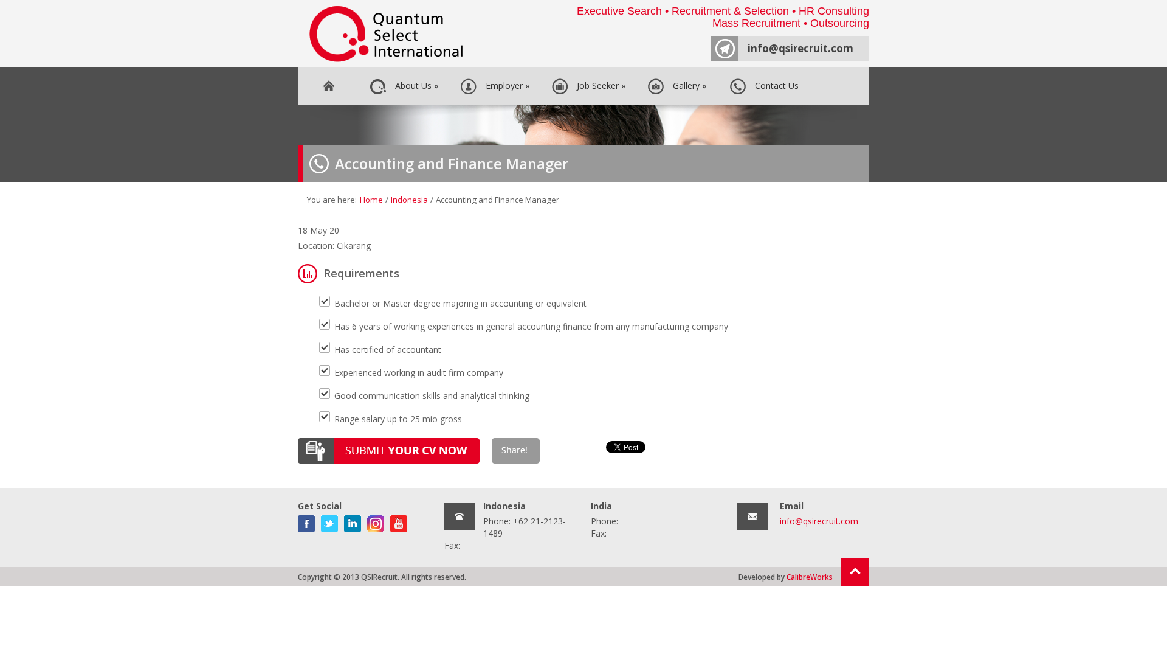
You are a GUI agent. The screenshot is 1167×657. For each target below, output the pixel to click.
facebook (306, 521)
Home (328, 86)
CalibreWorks (810, 577)
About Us (414, 85)
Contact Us (774, 85)
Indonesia (409, 199)
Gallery (687, 85)
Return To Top (855, 572)
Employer (505, 85)
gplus (375, 521)
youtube (398, 521)
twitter (329, 521)
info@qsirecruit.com (800, 48)
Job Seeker (598, 85)
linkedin (352, 521)
